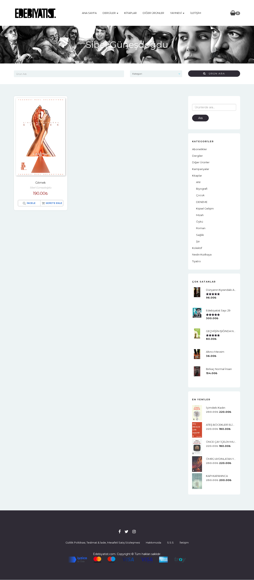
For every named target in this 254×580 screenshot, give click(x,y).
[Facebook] (119, 531)
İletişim (195, 12)
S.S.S (170, 542)
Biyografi (201, 188)
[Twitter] (126, 531)
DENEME (201, 202)
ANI (198, 182)
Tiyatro (196, 261)
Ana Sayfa (89, 12)
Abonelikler (199, 149)
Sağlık (200, 234)
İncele (31, 203)
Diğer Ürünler (153, 12)
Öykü (199, 221)
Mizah (200, 215)
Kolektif (197, 248)
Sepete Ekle (54, 203)
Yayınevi (176, 12)
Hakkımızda (153, 542)
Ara (200, 118)
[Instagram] (134, 531)
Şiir (198, 241)
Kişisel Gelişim (205, 208)
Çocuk (200, 195)
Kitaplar (130, 12)
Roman (200, 228)
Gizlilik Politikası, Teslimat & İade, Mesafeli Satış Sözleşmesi (102, 542)
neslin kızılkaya (202, 254)
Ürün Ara (215, 73)
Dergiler (109, 12)
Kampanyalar (200, 169)
